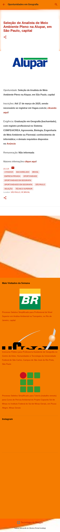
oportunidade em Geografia (17, 180)
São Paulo (40, 185)
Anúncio (11, 144)
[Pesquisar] (56, 4)
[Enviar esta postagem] (13, 169)
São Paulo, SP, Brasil (20, 192)
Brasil (35, 172)
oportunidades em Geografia (18, 185)
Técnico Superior (24, 189)
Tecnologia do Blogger (31, 522)
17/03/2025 (8, 172)
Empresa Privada (12, 176)
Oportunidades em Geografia (23, 4)
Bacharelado (22, 172)
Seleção (8, 189)
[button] (5, 37)
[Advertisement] (30, 246)
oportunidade (30, 176)
